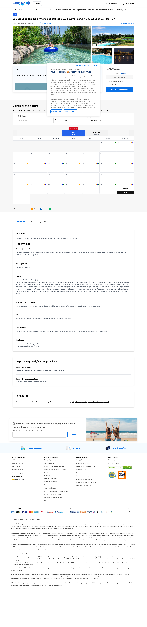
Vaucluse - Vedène (48, 10)
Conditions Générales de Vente (54, 466)
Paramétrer (56, 111)
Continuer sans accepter (84, 65)
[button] (52, 45)
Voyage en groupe (18, 469)
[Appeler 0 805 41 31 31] (121, 467)
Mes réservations (113, 463)
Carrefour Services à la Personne (86, 482)
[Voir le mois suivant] (132, 133)
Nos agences (112, 460)
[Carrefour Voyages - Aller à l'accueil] (22, 3)
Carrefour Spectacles (82, 463)
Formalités (70, 222)
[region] (73, 89)
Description (20, 221)
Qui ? (92, 116)
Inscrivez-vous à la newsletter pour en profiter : (28, 430)
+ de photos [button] (124, 56)
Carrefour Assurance (82, 476)
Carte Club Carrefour (50, 481)
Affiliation (15, 460)
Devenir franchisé (17, 463)
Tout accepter (70, 111)
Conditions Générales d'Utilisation (55, 469)
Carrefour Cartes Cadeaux (84, 479)
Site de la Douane (49, 463)
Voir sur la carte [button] (46, 23)
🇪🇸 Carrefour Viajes (18, 479)
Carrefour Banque (81, 469)
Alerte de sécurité (50, 488)
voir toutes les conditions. (35, 519)
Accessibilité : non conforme (53, 497)
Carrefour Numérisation (83, 485)
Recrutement (16, 466)
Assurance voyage (18, 473)
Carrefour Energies (82, 473)
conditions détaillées (90, 549)
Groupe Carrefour (81, 460)
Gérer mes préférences (51, 501)
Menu (38, 3)
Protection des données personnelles (56, 491)
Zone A (36, 209)
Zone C (54, 209)
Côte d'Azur (35, 10)
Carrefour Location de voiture (85, 466)
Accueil (17, 10)
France (26, 10)
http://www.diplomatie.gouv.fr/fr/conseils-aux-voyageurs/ (90, 402)
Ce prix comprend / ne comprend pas (45, 222)
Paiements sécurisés (50, 478)
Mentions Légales (49, 485)
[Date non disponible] (108, 146)
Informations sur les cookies (53, 494)
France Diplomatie (50, 460)
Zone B (45, 209)
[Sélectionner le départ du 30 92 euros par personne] (125, 188)
